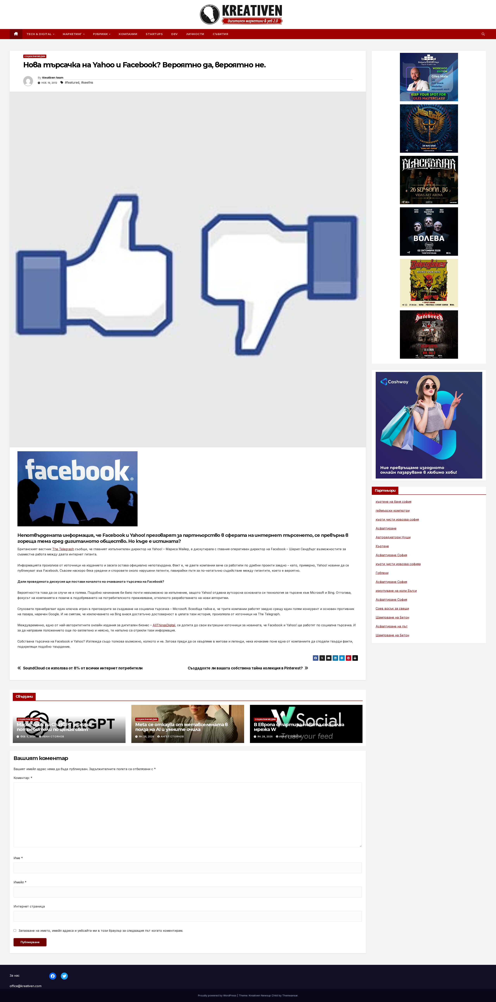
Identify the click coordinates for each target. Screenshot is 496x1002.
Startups (154, 34)
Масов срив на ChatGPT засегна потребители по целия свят (54, 727)
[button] (483, 34)
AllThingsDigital (164, 625)
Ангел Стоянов (172, 736)
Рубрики (100, 34)
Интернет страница (29, 906)
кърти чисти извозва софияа (398, 564)
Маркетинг (73, 34)
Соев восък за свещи (392, 608)
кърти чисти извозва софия (397, 519)
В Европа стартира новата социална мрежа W (299, 727)
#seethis (87, 82)
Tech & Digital (40, 34)
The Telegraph (63, 549)
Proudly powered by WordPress (217, 995)
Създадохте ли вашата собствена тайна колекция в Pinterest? (245, 668)
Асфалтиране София (391, 555)
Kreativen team (52, 77)
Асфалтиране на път (392, 626)
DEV (174, 34)
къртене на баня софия (393, 502)
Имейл (20, 882)
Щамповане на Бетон (392, 617)
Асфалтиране (386, 528)
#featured (72, 82)
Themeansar (290, 995)
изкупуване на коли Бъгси (396, 591)
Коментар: (23, 778)
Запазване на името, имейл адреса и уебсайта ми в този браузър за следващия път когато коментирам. (101, 931)
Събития (220, 34)
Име (18, 858)
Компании (128, 34)
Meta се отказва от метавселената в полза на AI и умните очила (181, 727)
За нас (15, 975)
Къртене (382, 546)
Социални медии (34, 56)
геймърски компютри (393, 510)
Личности (195, 34)
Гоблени (382, 573)
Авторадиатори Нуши (393, 537)
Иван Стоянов (53, 736)
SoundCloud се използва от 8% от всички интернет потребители (83, 668)
